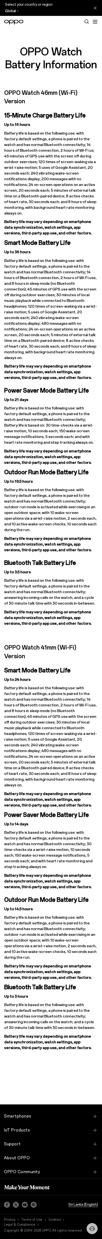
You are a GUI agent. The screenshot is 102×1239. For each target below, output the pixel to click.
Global (10, 11)
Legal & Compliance (19, 1224)
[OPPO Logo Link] (14, 22)
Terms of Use (32, 1219)
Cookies (55, 1219)
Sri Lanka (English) (83, 1205)
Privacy (9, 1219)
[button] (92, 1228)
